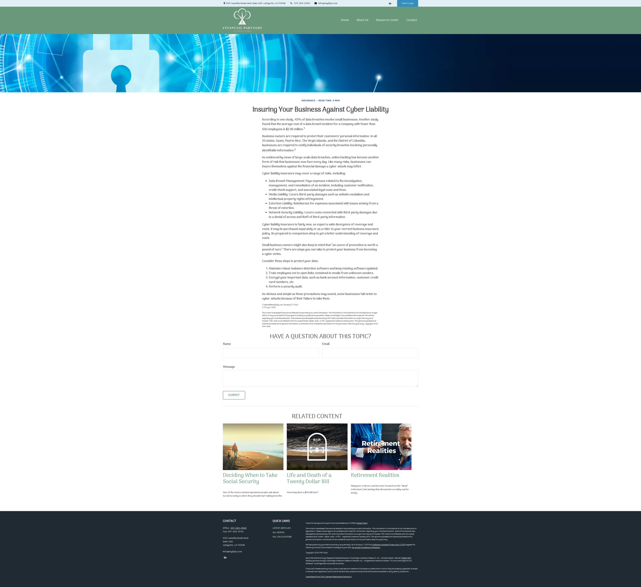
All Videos (278, 532)
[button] (345, 20)
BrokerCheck (362, 523)
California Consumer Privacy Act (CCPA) (388, 544)
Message (229, 367)
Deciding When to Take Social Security (250, 478)
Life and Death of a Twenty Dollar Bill (309, 478)
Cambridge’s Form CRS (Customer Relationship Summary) (329, 576)
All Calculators (282, 537)
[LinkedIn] (390, 3)
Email (326, 344)
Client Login (407, 3)
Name (227, 344)
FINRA (404, 558)
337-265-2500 (302, 3)
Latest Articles (282, 528)
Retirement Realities (375, 475)
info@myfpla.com (327, 3)
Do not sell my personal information (366, 547)
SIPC (409, 558)
